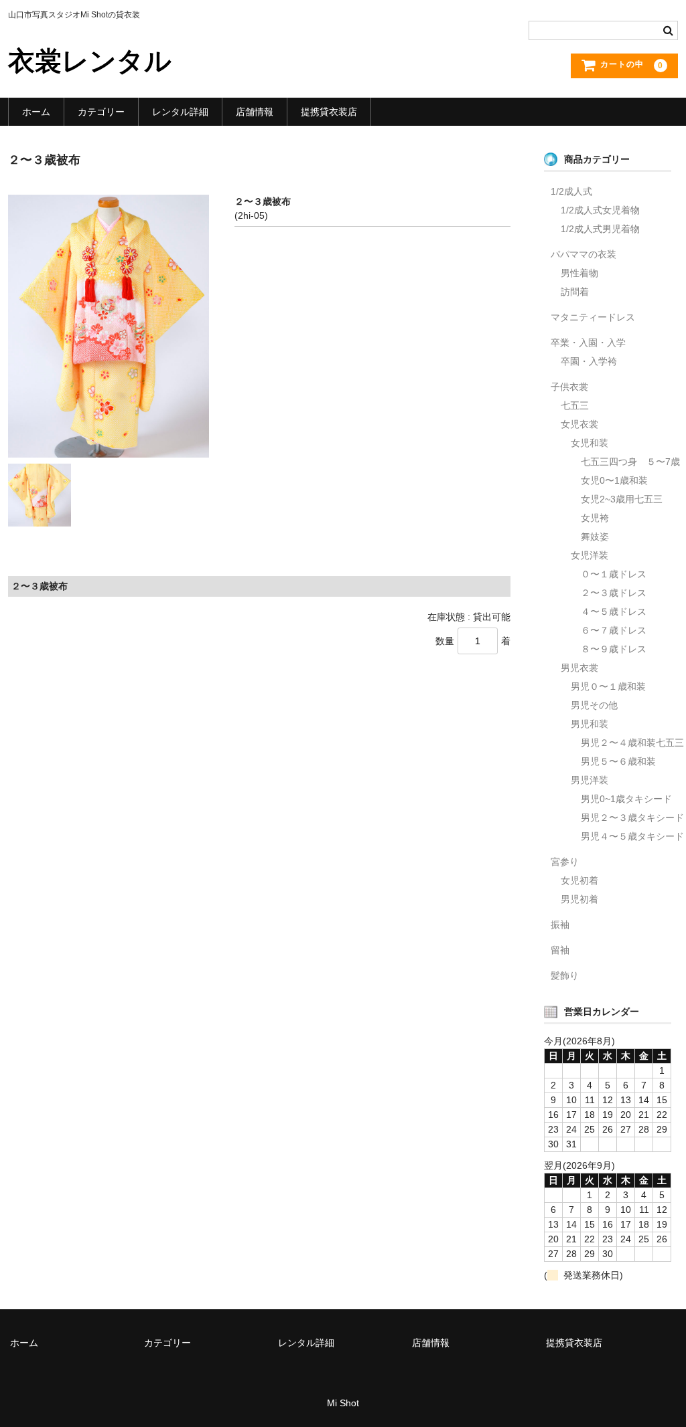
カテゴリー (101, 111)
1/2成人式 (571, 191)
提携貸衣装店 (329, 111)
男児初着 (579, 899)
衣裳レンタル (90, 61)
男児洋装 (589, 780)
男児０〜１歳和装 (608, 686)
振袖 (560, 924)
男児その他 (594, 705)
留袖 (560, 950)
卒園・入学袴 (589, 361)
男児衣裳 (579, 667)
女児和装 (589, 443)
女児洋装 (589, 555)
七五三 (575, 405)
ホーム (36, 111)
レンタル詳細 (180, 111)
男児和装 (589, 724)
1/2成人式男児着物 (600, 228)
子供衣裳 (569, 386)
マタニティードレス (593, 317)
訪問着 (575, 291)
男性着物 (579, 273)
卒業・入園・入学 (588, 342)
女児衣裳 (579, 424)
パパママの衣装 (583, 254)
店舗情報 (254, 111)
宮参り (565, 861)
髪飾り (565, 975)
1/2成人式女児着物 (600, 210)
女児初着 (579, 880)
